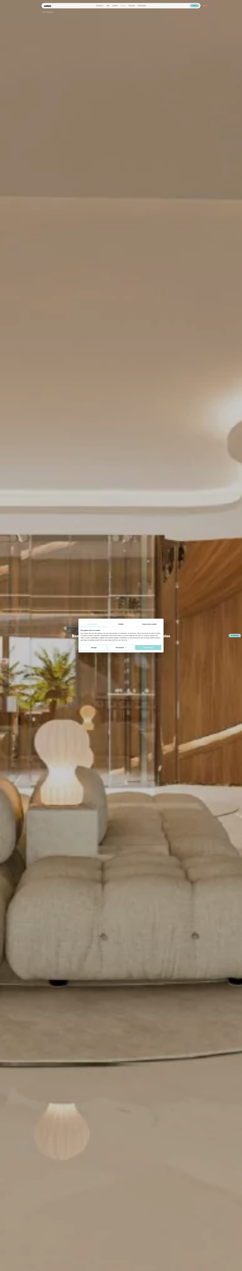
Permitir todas (148, 647)
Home (44, 12)
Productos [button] (99, 5)
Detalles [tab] (121, 624)
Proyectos (132, 5)
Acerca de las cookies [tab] (149, 624)
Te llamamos (235, 635)
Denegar (94, 647)
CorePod (115, 5)
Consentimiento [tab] (92, 624)
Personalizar (120, 647)
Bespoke (123, 5)
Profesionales (142, 5)
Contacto (194, 5)
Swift (108, 5)
